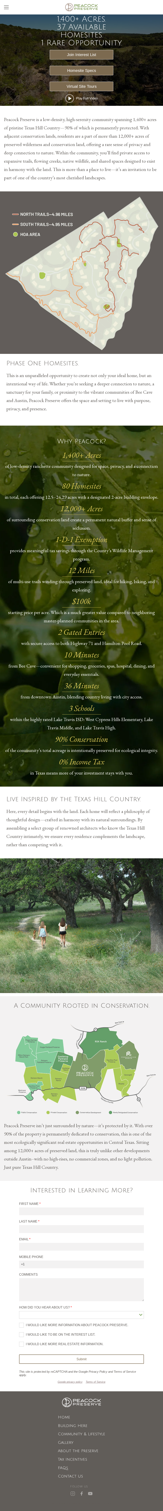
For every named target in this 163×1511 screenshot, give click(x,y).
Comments (28, 1274)
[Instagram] (72, 1493)
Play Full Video (87, 98)
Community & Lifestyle (81, 1434)
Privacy (107, 1503)
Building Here (72, 1426)
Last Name (28, 1221)
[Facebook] (81, 1493)
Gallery (65, 1443)
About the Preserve (78, 1451)
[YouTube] (90, 1493)
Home (64, 1417)
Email (23, 1239)
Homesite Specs (81, 70)
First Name (29, 1203)
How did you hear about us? (45, 1307)
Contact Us (70, 1476)
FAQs (63, 1468)
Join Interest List (81, 55)
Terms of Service (95, 1382)
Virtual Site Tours (82, 86)
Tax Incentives (72, 1460)
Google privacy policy (70, 1382)
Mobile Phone (31, 1257)
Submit (81, 1359)
